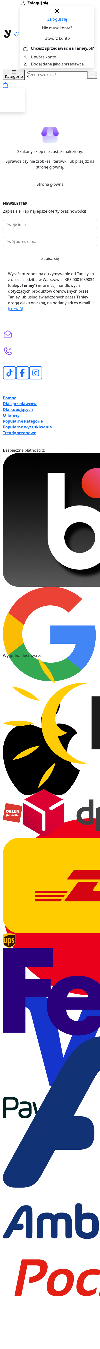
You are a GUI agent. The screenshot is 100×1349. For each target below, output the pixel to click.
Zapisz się (50, 258)
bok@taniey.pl (33, 332)
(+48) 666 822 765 (36, 356)
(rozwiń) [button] (15, 308)
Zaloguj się (57, 19)
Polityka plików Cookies (25, 1346)
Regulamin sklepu (31, 1342)
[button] (50, 398)
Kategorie (14, 76)
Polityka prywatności (66, 1342)
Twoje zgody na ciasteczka (71, 1346)
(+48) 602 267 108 (36, 349)
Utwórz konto (57, 38)
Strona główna (50, 184)
